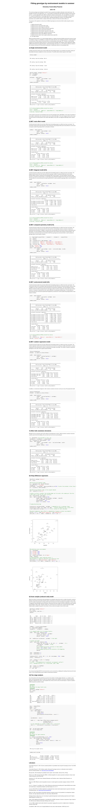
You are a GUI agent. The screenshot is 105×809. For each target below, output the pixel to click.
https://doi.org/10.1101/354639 (48, 770)
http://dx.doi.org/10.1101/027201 (45, 790)
